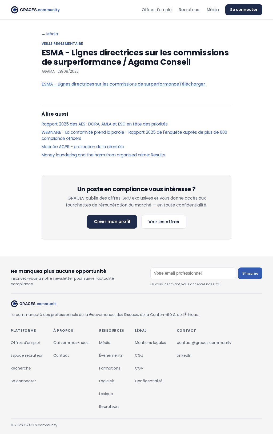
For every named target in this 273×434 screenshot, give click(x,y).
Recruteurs (189, 10)
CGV (139, 368)
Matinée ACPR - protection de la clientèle (83, 146)
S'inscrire (250, 273)
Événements (111, 355)
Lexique (106, 393)
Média (213, 10)
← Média (50, 33)
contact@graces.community (204, 342)
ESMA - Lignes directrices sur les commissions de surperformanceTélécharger (123, 84)
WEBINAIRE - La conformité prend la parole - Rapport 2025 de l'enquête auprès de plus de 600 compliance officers (134, 135)
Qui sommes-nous (71, 342)
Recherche (21, 368)
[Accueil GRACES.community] (35, 10)
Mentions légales (150, 342)
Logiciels (107, 381)
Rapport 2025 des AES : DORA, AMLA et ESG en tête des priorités (105, 124)
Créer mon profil (112, 221)
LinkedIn (184, 355)
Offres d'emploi (157, 10)
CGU (139, 355)
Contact (61, 355)
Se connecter (244, 9)
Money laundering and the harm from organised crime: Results (103, 155)
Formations (109, 368)
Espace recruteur (27, 355)
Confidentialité (149, 381)
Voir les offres (163, 222)
